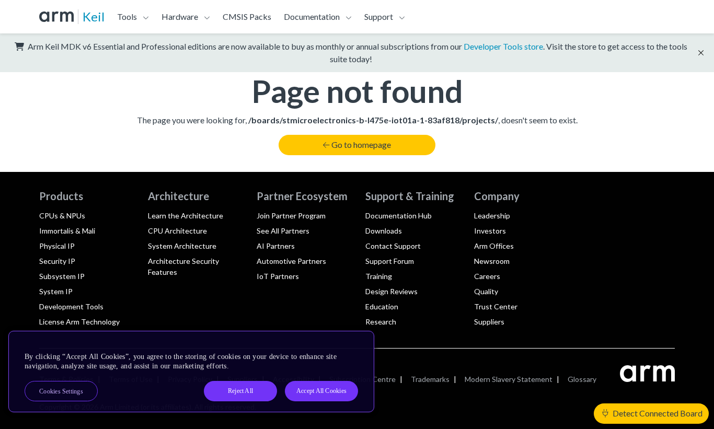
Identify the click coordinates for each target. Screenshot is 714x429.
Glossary (582, 379)
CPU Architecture (177, 230)
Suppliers (489, 321)
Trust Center (495, 306)
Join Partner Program (291, 215)
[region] (191, 371)
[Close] (357, 342)
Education (381, 306)
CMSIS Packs (247, 16)
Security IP (57, 261)
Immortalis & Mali (67, 230)
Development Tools (71, 306)
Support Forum (389, 261)
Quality (486, 291)
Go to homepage (361, 144)
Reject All (240, 391)
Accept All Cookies (321, 391)
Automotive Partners (291, 261)
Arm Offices (494, 245)
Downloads (383, 230)
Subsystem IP (62, 276)
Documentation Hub (398, 215)
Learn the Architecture (185, 215)
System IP (56, 291)
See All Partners (283, 230)
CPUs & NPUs (62, 215)
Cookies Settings (61, 391)
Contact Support (393, 245)
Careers (487, 276)
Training (378, 276)
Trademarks (430, 379)
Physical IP (57, 245)
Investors (490, 230)
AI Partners (276, 245)
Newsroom (492, 261)
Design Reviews (391, 291)
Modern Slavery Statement (508, 379)
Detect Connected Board (657, 413)
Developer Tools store (503, 46)
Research (380, 321)
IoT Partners (278, 276)
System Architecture (182, 245)
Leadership (492, 215)
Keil (94, 16)
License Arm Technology (79, 321)
